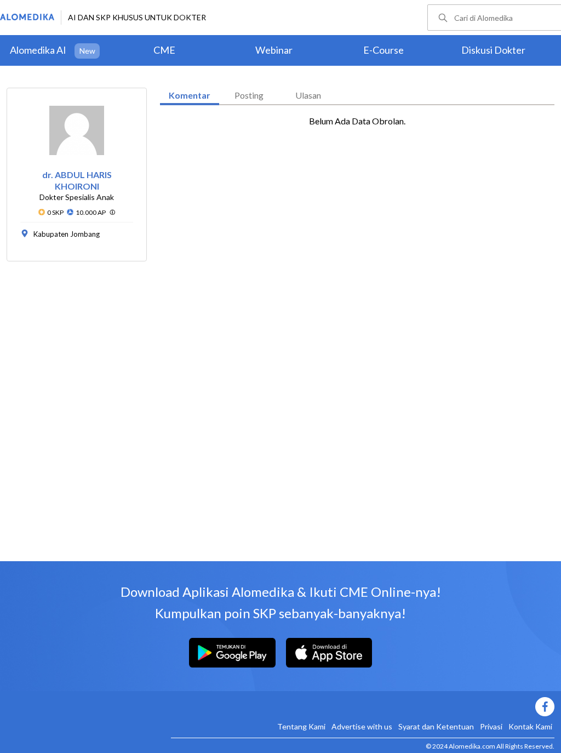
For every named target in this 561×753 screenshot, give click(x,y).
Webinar (274, 50)
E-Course (383, 50)
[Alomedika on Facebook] (362, 706)
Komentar (189, 95)
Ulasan (308, 95)
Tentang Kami (301, 726)
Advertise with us (361, 726)
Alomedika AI (38, 50)
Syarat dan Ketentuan (436, 726)
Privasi (491, 726)
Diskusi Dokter (493, 50)
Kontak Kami (530, 726)
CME (164, 50)
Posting (249, 95)
